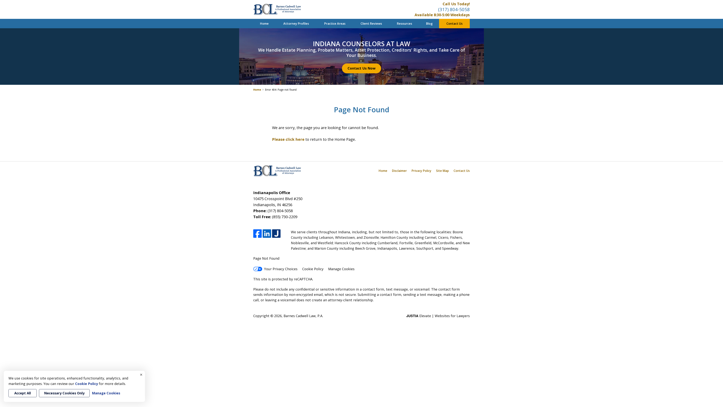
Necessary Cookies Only (64, 393)
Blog (429, 23)
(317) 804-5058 (454, 9)
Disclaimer (399, 171)
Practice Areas (334, 23)
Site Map (442, 171)
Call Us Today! (456, 3)
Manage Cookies (341, 269)
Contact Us (454, 23)
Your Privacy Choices (280, 269)
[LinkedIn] (267, 233)
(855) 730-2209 (284, 216)
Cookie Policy (312, 269)
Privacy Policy (421, 171)
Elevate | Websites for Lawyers (438, 316)
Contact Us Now (361, 68)
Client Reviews (371, 23)
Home (264, 23)
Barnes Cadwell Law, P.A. (303, 316)
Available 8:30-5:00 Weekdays (442, 14)
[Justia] (276, 233)
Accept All (22, 393)
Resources (404, 23)
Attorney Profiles (296, 23)
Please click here (288, 139)
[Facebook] (257, 233)
